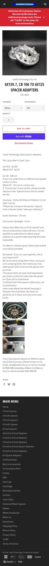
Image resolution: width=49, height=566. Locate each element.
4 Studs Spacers (10, 415)
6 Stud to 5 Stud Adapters (15, 451)
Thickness (7, 102)
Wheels (6, 508)
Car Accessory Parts (12, 468)
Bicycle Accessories (12, 464)
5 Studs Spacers (10, 420)
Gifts (5, 477)
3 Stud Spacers (10, 411)
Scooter (6, 495)
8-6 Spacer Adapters (12, 455)
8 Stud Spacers (10, 428)
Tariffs (5, 539)
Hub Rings (7, 486)
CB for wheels (30, 102)
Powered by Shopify (31, 552)
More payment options (24, 143)
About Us (7, 517)
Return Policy (9, 530)
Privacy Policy (9, 534)
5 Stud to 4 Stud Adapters (15, 437)
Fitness (6, 473)
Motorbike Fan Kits (11, 490)
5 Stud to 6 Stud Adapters (15, 442)
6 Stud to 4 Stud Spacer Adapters (18, 446)
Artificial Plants (10, 459)
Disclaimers (8, 521)
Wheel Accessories (11, 512)
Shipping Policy (10, 526)
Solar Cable (8, 499)
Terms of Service (10, 543)
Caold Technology (15, 552)
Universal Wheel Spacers (14, 503)
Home (5, 406)
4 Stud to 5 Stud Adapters (15, 433)
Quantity (6, 114)
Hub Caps (7, 481)
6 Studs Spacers (10, 424)
